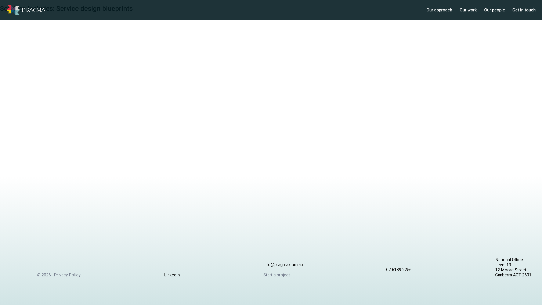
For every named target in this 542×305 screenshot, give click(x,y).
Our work (468, 9)
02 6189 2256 (399, 269)
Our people (494, 9)
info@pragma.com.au (283, 264)
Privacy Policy (67, 274)
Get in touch (524, 9)
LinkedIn (172, 274)
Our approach (439, 9)
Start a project (276, 274)
